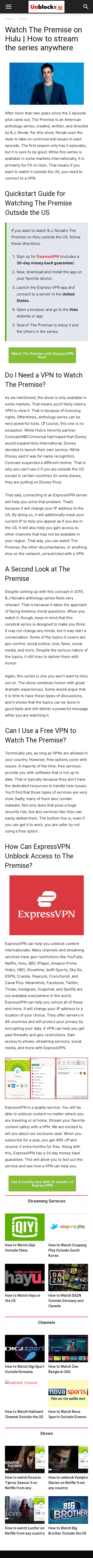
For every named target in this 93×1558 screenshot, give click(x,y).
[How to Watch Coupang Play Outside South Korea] (68, 1227)
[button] (86, 6)
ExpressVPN (48, 256)
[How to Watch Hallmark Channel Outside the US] (25, 1393)
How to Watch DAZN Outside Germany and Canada (66, 1300)
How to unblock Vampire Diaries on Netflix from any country (68, 1482)
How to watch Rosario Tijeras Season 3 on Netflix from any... (23, 1482)
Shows (22, 18)
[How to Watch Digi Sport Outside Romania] (25, 1348)
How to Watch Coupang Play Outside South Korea (67, 1250)
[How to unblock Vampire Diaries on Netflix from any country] (68, 1459)
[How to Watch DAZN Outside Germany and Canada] (68, 1277)
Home (9, 18)
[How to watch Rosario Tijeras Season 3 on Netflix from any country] (25, 1459)
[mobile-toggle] (8, 6)
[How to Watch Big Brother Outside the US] (68, 1510)
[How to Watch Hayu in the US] (25, 1277)
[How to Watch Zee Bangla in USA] (68, 1348)
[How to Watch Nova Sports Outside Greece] (68, 1393)
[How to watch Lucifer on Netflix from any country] (25, 1510)
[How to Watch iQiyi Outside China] (25, 1227)
